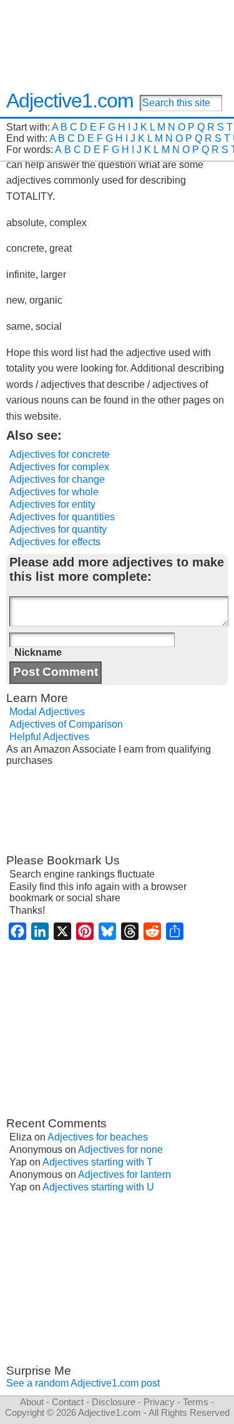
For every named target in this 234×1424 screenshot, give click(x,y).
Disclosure (113, 1402)
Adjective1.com (70, 100)
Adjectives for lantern (124, 1174)
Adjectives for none (120, 1149)
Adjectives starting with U (98, 1187)
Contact (68, 1402)
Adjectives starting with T (97, 1162)
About (32, 1402)
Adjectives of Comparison (66, 724)
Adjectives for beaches (97, 1137)
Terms (195, 1402)
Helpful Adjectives (49, 736)
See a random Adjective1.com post (83, 1383)
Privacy (159, 1402)
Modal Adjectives (47, 711)
